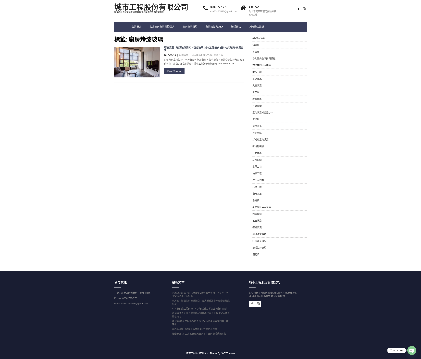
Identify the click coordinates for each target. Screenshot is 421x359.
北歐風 (255, 45)
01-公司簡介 (258, 38)
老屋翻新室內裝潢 (261, 207)
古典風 (255, 51)
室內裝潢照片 (190, 26)
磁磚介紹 (257, 193)
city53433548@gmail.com (223, 11)
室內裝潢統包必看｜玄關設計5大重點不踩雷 (194, 329)
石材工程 (257, 187)
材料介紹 (218, 55)
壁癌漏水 (257, 78)
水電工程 (257, 166)
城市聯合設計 (256, 26)
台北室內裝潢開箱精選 (162, 26)
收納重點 (257, 132)
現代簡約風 (258, 180)
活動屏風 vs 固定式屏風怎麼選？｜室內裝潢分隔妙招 (199, 333)
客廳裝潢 (257, 105)
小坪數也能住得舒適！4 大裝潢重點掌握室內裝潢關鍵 (199, 308)
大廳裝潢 (257, 85)
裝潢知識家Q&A (214, 26)
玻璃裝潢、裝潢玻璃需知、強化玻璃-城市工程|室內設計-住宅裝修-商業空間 (203, 49)
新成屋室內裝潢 (260, 139)
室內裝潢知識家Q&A (202, 55)
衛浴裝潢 (257, 227)
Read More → (174, 71)
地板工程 (257, 72)
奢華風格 (257, 99)
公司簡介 (136, 26)
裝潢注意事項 (259, 234)
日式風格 (257, 153)
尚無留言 (183, 55)
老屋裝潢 (257, 214)
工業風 (255, 119)
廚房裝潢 (257, 126)
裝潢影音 (236, 26)
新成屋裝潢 (258, 146)
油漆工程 (257, 173)
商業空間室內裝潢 (261, 65)
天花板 (255, 92)
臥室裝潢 (257, 220)
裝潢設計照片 (259, 247)
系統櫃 (255, 200)
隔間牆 (255, 254)
